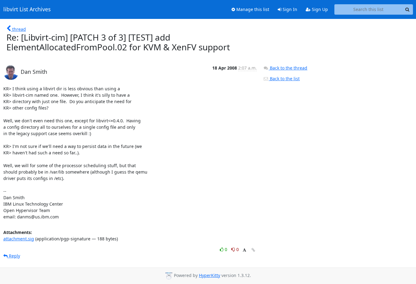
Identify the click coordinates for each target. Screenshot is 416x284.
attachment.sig (18, 239)
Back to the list (284, 78)
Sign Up (319, 9)
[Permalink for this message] (253, 250)
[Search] (407, 9)
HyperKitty (209, 275)
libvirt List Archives (27, 9)
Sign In (289, 9)
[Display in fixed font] (244, 250)
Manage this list (252, 9)
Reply (14, 256)
